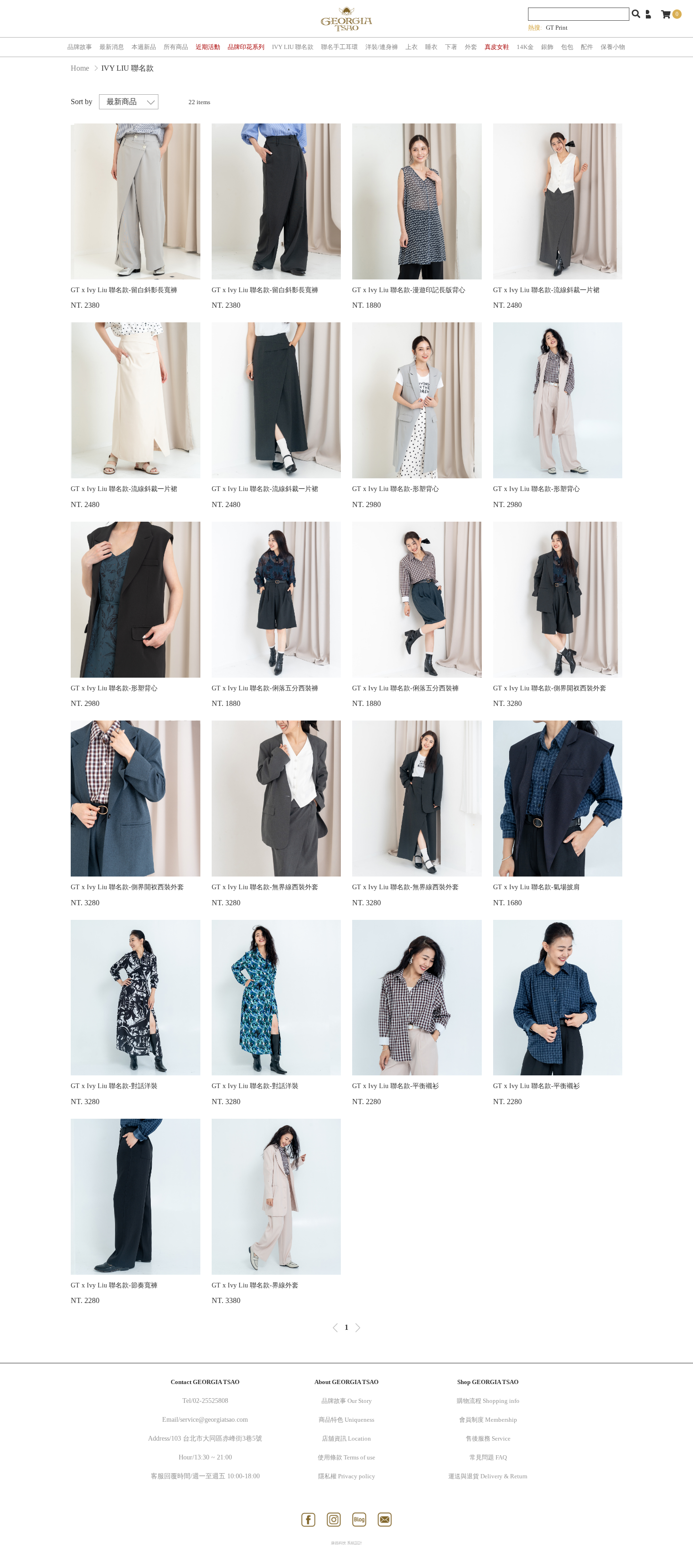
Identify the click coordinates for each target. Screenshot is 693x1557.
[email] (385, 1519)
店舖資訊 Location (346, 1438)
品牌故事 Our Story (347, 1400)
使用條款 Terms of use (346, 1457)
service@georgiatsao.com (214, 1419)
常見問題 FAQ (488, 1457)
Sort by (81, 102)
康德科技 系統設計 (346, 1543)
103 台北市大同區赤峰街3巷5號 (216, 1438)
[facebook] (308, 1520)
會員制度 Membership (488, 1419)
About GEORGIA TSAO (346, 1381)
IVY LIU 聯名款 (127, 68)
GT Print (557, 27)
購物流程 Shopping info (488, 1400)
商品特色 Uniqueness (346, 1419)
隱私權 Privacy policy (346, 1476)
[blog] (359, 1519)
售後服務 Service (488, 1438)
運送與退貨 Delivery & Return (488, 1476)
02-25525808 (210, 1400)
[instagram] (334, 1519)
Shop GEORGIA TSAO (488, 1381)
